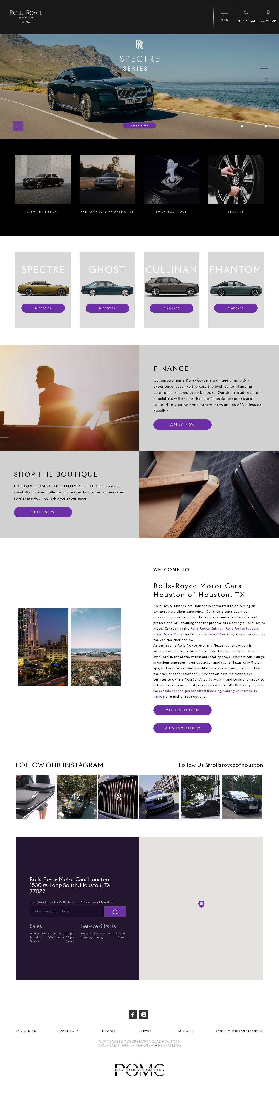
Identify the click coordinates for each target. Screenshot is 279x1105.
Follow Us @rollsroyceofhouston (221, 765)
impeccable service (168, 691)
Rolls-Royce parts (249, 685)
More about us (182, 710)
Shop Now (43, 512)
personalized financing (203, 691)
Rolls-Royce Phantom (215, 634)
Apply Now (182, 424)
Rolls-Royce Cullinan (207, 628)
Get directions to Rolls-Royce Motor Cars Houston (72, 902)
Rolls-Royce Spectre (241, 628)
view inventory (183, 728)
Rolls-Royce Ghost (168, 634)
